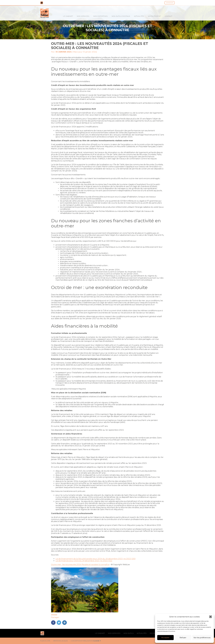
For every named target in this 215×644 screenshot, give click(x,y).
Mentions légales (60, 641)
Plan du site (45, 641)
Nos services (83, 16)
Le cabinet (68, 16)
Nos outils (129, 633)
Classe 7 (97, 641)
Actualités (139, 16)
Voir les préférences (202, 637)
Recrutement (154, 16)
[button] (210, 617)
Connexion (169, 3)
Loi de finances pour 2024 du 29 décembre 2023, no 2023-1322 (84, 561)
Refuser (183, 637)
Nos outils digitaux (121, 16)
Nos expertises (100, 16)
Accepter (165, 637)
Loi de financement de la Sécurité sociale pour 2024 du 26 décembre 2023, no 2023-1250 (95, 559)
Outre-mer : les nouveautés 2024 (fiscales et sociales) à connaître (80, 564)
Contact (168, 16)
